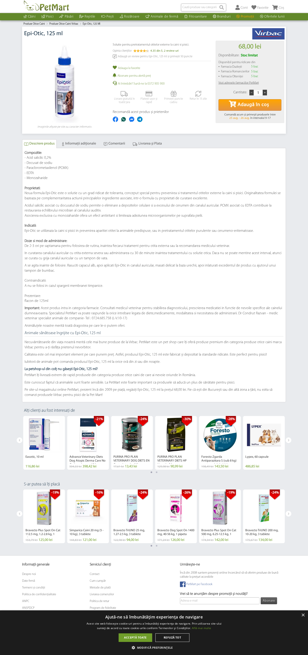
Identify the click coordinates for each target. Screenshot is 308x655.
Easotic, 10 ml (34, 457)
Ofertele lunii (274, 16)
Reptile (90, 16)
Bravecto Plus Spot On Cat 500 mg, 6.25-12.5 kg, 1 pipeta (218, 534)
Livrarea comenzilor (102, 594)
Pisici (49, 16)
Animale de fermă (164, 16)
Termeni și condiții (33, 587)
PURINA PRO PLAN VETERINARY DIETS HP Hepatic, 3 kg (171, 460)
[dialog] (154, 632)
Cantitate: (240, 92)
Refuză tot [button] (172, 637)
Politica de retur (99, 601)
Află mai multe (201, 628)
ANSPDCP (28, 608)
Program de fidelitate (103, 608)
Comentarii (116, 143)
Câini (32, 16)
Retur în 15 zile (198, 98)
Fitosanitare (198, 16)
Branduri (223, 16)
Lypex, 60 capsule (257, 457)
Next (288, 440)
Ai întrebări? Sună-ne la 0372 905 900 (141, 83)
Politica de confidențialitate (39, 594)
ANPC (25, 601)
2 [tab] (157, 472)
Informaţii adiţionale (80, 143)
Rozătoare (132, 16)
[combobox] (203, 7)
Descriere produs (42, 143)
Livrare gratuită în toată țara (124, 100)
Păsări (69, 16)
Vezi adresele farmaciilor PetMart (238, 83)
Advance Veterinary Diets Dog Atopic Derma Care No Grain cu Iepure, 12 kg (87, 460)
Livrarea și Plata (150, 143)
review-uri (171, 50)
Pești (110, 16)
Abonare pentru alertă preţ (134, 76)
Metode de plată (100, 587)
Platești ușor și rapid (148, 100)
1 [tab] (151, 472)
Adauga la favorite (129, 68)
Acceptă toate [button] (135, 637)
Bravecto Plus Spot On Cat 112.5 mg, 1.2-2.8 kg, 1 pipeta (42, 534)
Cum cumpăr (98, 581)
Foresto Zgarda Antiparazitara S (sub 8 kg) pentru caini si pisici (219, 460)
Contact (94, 574)
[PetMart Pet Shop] (46, 5)
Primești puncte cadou (173, 100)
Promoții (247, 16)
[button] (154, 647)
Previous (19, 440)
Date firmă (28, 581)
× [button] (303, 615)
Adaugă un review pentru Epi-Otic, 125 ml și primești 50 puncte (155, 56)
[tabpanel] (44, 443)
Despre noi (29, 574)
